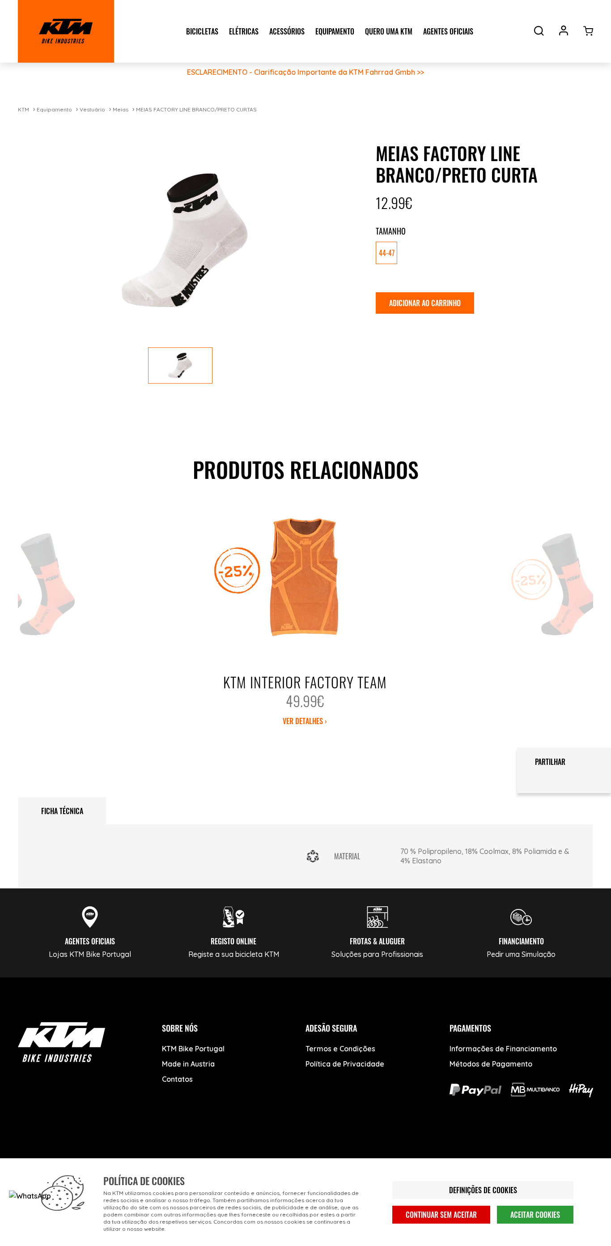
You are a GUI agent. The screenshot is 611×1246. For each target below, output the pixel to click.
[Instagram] (97, 1156)
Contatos (177, 1079)
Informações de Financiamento (503, 1048)
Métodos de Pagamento (491, 1063)
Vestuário (92, 109)
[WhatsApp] (131, 1156)
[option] (386, 253)
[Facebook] (30, 1156)
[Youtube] (63, 1156)
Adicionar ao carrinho (425, 303)
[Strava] (164, 1156)
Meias (120, 109)
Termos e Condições (340, 1048)
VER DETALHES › (305, 721)
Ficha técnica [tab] (62, 811)
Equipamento (54, 109)
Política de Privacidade (345, 1063)
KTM (23, 109)
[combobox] (481, 253)
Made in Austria (188, 1063)
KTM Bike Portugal (193, 1048)
